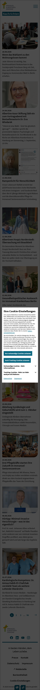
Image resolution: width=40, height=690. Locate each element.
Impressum (18, 378)
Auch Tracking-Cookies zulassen (17, 360)
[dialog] (20, 345)
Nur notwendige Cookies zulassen (18, 353)
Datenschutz (8, 378)
